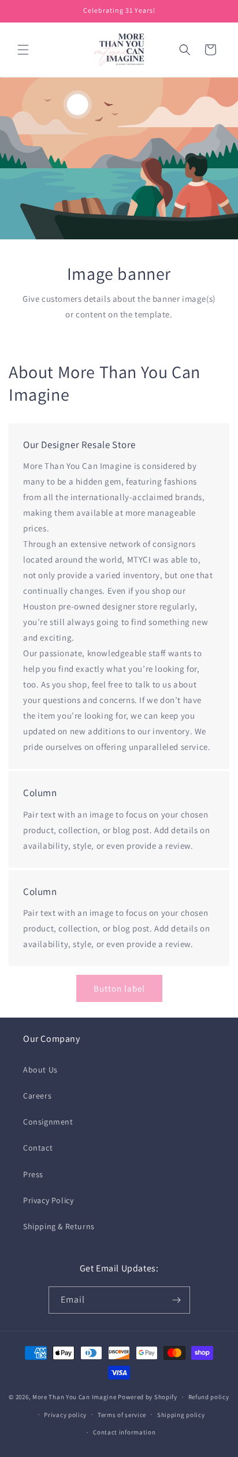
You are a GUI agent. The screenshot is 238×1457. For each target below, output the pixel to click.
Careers (37, 1095)
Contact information (124, 1432)
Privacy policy (65, 1415)
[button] (23, 49)
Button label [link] (119, 988)
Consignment (48, 1121)
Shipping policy (181, 1415)
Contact (38, 1147)
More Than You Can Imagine (74, 1397)
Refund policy (208, 1397)
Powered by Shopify (147, 1397)
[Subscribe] (176, 1300)
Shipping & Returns (59, 1226)
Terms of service (122, 1415)
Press (33, 1174)
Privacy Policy (48, 1200)
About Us (40, 1069)
